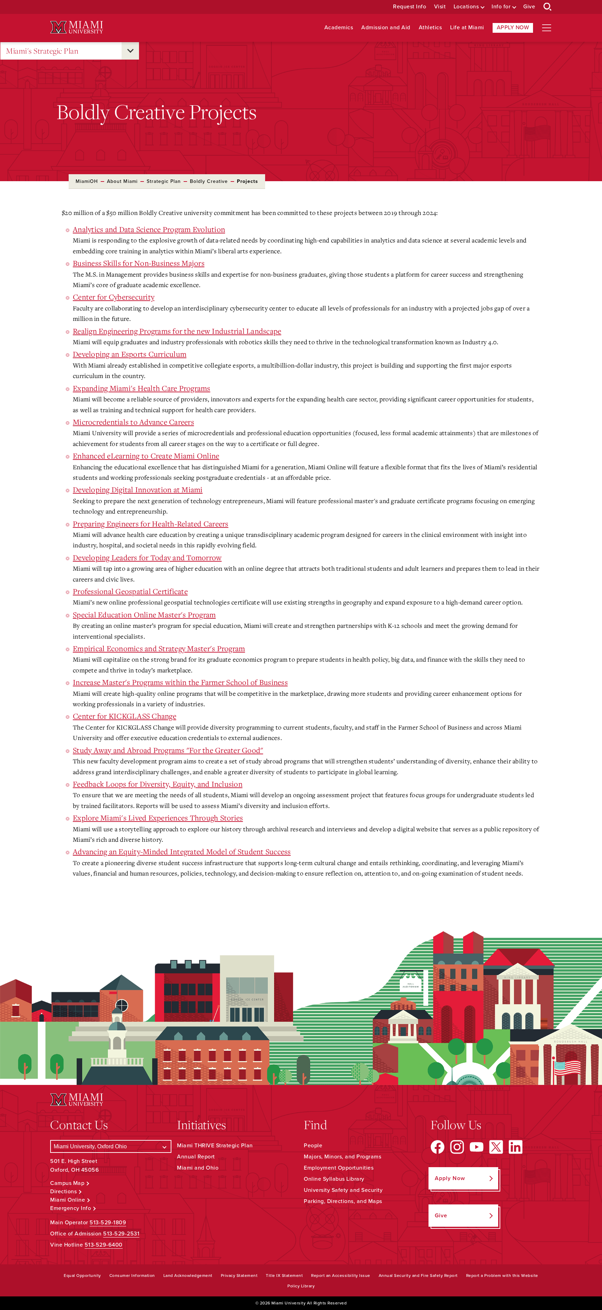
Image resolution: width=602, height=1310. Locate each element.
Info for (501, 6)
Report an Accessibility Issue (340, 1275)
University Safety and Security (343, 1190)
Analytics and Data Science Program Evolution (149, 229)
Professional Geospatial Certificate (130, 591)
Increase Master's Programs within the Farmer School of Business (180, 682)
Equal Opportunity (82, 1275)
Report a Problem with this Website (502, 1275)
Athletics (430, 27)
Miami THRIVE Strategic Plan (215, 1145)
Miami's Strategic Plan (42, 51)
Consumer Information (132, 1275)
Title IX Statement (284, 1275)
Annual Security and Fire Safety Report (418, 1275)
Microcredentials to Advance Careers (133, 422)
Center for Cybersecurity (113, 297)
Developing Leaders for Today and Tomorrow (147, 557)
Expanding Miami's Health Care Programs (141, 388)
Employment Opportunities (338, 1167)
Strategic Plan (164, 181)
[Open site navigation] (546, 28)
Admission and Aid (385, 27)
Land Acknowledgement (188, 1275)
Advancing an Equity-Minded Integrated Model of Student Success (182, 851)
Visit (440, 6)
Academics (338, 27)
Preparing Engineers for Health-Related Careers (151, 524)
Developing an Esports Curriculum (129, 354)
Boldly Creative (209, 181)
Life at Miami (467, 27)
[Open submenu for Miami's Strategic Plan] (130, 51)
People (313, 1145)
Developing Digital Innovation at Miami (138, 489)
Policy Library (301, 1286)
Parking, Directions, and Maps (343, 1201)
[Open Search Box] (547, 7)
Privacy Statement (239, 1275)
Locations (466, 6)
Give (529, 6)
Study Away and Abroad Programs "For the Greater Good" (168, 750)
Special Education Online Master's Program (144, 614)
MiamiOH (87, 181)
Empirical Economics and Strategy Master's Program (159, 648)
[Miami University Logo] (76, 27)
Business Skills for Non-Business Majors (138, 263)
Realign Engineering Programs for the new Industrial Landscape (177, 331)
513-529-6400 (104, 1244)
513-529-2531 (121, 1233)
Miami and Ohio (197, 1167)
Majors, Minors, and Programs (342, 1156)
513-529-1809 (108, 1222)
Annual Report (196, 1156)
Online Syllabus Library (334, 1179)
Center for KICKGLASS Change (124, 716)
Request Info (409, 6)
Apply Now (513, 27)
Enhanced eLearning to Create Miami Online (146, 456)
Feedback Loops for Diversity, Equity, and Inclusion (157, 784)
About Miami (122, 181)
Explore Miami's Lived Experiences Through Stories (158, 818)
